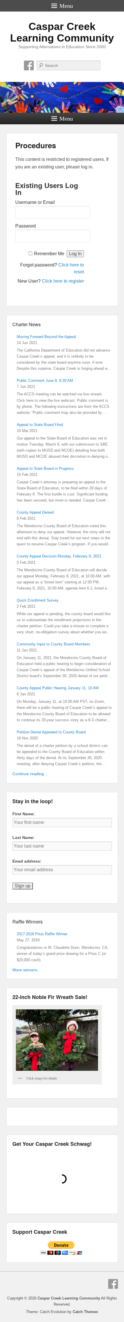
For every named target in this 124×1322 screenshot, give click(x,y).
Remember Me (49, 253)
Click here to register (63, 281)
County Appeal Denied (35, 512)
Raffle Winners (27, 921)
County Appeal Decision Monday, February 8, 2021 (59, 556)
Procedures (35, 145)
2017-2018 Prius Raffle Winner (42, 934)
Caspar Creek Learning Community (62, 32)
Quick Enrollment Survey (38, 600)
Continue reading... (29, 773)
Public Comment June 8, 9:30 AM (45, 380)
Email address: (27, 861)
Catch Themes (85, 1312)
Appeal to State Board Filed (40, 424)
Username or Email (35, 202)
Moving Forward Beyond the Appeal (46, 337)
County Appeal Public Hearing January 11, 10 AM (58, 688)
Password (25, 226)
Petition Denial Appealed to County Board (51, 732)
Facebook (29, 65)
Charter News (26, 324)
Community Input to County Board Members (53, 644)
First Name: (23, 814)
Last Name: (23, 837)
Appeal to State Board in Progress (45, 468)
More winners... (26, 970)
